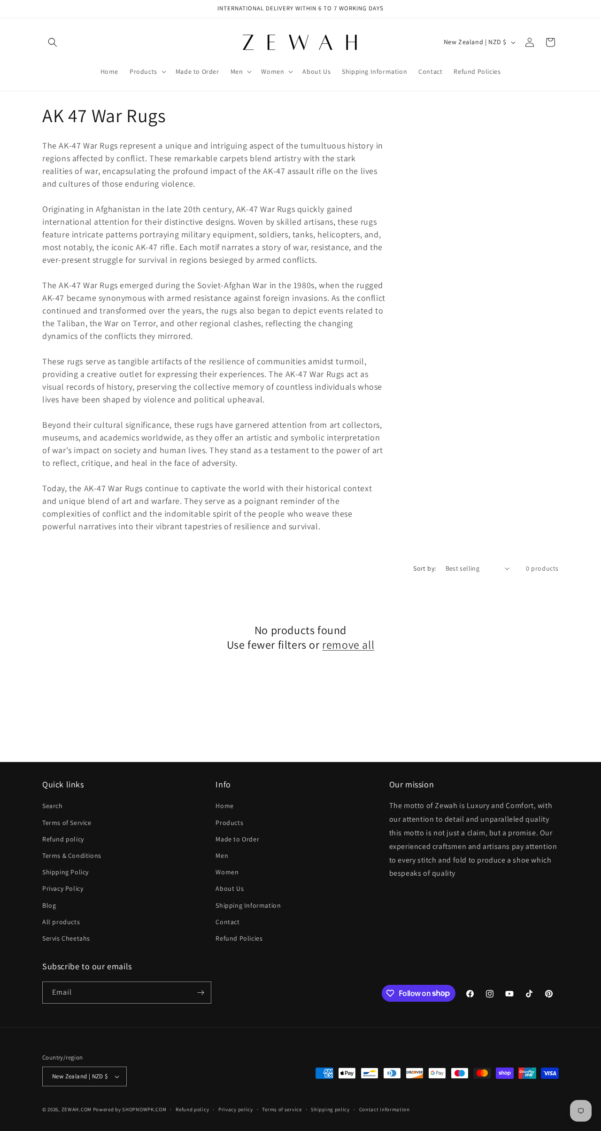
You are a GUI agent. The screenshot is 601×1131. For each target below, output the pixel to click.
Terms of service (281, 1109)
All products (61, 922)
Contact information (384, 1109)
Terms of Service (67, 822)
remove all (348, 644)
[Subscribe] (200, 993)
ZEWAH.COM (77, 1109)
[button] (52, 42)
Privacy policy (235, 1109)
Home (224, 805)
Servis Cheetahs (66, 938)
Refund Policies (239, 938)
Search (52, 805)
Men (222, 855)
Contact (227, 922)
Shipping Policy (65, 872)
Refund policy (63, 839)
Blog (49, 905)
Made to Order (237, 839)
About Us (230, 888)
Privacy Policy (62, 888)
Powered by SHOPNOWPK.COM (130, 1109)
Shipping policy (330, 1109)
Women (227, 872)
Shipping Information (248, 905)
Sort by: (424, 568)
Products (229, 822)
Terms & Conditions (71, 855)
